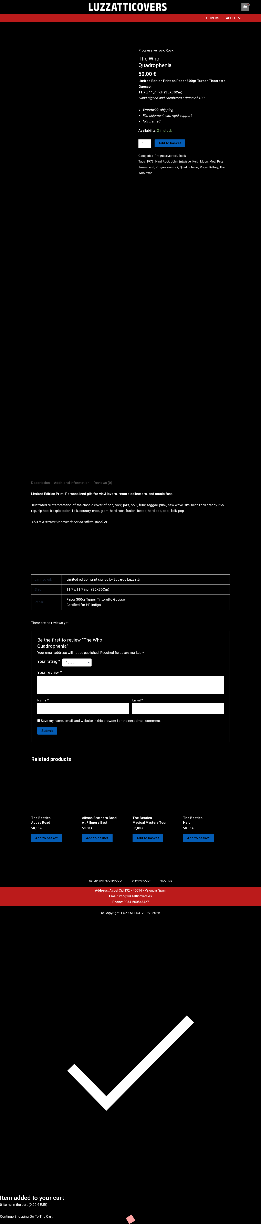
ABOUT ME (234, 18)
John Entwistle (181, 161)
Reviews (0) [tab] (103, 483)
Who (149, 173)
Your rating (48, 661)
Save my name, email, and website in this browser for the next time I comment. (101, 721)
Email (137, 700)
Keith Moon (200, 161)
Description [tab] (40, 483)
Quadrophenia (189, 167)
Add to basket (170, 143)
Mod (212, 161)
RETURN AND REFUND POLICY (106, 880)
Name (43, 700)
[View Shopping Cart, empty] (245, 7)
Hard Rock (162, 161)
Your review (49, 672)
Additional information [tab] (71, 483)
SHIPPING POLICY (141, 880)
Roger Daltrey (209, 167)
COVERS (212, 18)
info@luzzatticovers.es (135, 896)
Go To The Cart (41, 1216)
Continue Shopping (14, 1216)
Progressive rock (151, 50)
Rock (169, 50)
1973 (150, 161)
